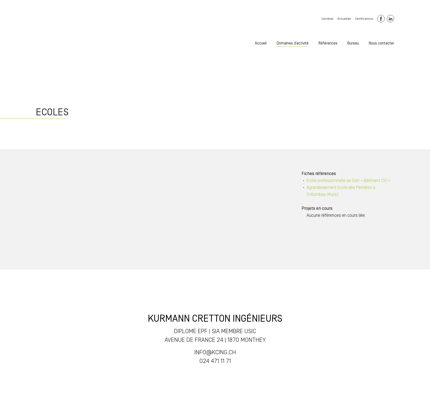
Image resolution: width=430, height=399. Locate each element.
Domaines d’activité (293, 43)
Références (328, 43)
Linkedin (390, 18)
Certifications (364, 18)
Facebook (381, 18)
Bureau (353, 43)
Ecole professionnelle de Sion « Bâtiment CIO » (348, 180)
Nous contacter (381, 43)
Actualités (344, 18)
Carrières (327, 18)
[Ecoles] (49, 40)
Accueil (261, 43)
